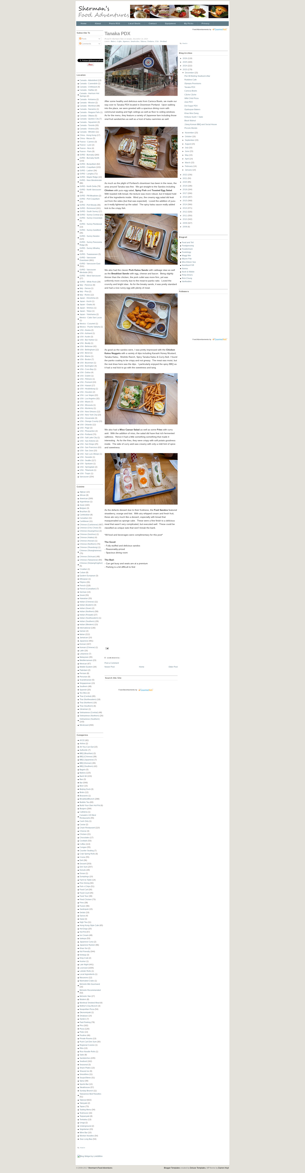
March (188, 163)
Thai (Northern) (86, 703)
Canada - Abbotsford (88, 80)
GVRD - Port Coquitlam (90, 199)
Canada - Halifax (87, 90)
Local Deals (134, 23)
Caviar (82, 824)
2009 (185, 223)
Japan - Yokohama (88, 314)
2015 (185, 201)
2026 (185, 58)
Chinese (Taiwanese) (89, 560)
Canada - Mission (87, 103)
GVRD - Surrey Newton (90, 236)
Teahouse (84, 1113)
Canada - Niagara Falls (90, 112)
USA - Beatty (85, 343)
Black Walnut (190, 120)
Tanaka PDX (117, 33)
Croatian (83, 569)
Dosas (82, 873)
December (189, 73)
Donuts (83, 870)
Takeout (83, 1100)
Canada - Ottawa (87, 116)
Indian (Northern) (87, 611)
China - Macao (86, 138)
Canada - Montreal (88, 106)
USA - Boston (85, 359)
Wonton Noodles (87, 1136)
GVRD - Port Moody (88, 205)
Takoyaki (83, 1103)
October (188, 136)
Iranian (83, 631)
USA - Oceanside (87, 418)
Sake (82, 1055)
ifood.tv (82, 1147)
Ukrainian (84, 709)
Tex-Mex (83, 693)
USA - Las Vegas (87, 395)
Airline (82, 743)
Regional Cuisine (87, 1045)
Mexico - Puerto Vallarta (90, 327)
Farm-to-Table (86, 880)
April (187, 159)
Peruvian (83, 677)
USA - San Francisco (88, 447)
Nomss (185, 268)
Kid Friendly (85, 951)
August (188, 144)
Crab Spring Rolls (87, 854)
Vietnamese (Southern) (90, 719)
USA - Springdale (87, 467)
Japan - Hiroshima (87, 298)
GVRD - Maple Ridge (89, 177)
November (189, 133)
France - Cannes (87, 142)
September (190, 140)
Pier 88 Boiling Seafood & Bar (197, 76)
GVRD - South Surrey (89, 211)
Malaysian (84, 657)
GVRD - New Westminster (91, 180)
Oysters (83, 1019)
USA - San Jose (86, 451)
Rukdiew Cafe (190, 80)
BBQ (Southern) (86, 766)
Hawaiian (84, 598)
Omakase (84, 1016)
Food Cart (84, 890)
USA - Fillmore (86, 379)
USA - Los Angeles (88, 398)
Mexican (83, 664)
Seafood (83, 1061)
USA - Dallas (85, 372)
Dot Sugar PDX (191, 106)
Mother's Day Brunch (89, 1006)
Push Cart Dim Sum (88, 1042)
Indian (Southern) (87, 621)
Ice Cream (84, 935)
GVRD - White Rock (88, 282)
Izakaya (83, 938)
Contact (153, 23)
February (189, 166)
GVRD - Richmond (88, 208)
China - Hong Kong (88, 135)
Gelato (82, 912)
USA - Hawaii (85, 385)
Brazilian (83, 511)
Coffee (82, 844)
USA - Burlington (87, 366)
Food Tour (84, 896)
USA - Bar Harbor (87, 340)
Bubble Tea (84, 802)
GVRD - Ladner (86, 170)
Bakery (83, 773)
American (84, 498)
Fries (82, 903)
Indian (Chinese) (87, 602)
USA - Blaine (85, 356)
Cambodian (85, 515)
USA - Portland (86, 434)
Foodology (186, 252)
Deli (81, 860)
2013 (185, 208)
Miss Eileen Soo (189, 262)
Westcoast (84, 725)
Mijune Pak (187, 259)
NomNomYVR (188, 265)
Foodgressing (188, 246)
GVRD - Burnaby (87, 155)
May (187, 155)
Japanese (84, 641)
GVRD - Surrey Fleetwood (91, 224)
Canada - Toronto (87, 125)
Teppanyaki (85, 1116)
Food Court (84, 893)
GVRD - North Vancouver (90, 190)
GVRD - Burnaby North (89, 158)
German (83, 592)
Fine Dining (85, 883)
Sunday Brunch (86, 1091)
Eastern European (87, 576)
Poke (82, 1032)
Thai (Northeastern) (88, 699)
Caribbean (84, 521)
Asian (82, 505)
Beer (82, 786)
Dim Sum (84, 867)
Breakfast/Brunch (87, 799)
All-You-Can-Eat (87, 747)
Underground (85, 1126)
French (83, 585)
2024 (185, 66)
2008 (185, 227)
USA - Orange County (89, 421)
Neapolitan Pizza (87, 1009)
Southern (84, 686)
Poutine (83, 1035)
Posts (83, 39)
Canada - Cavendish (89, 83)
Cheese (83, 831)
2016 (185, 197)
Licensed (84, 968)
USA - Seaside (86, 457)
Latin (82, 651)
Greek (82, 595)
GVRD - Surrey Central (89, 215)
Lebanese (84, 654)
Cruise (82, 857)
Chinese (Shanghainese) (90, 550)
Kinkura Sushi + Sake (193, 117)
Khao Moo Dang (191, 113)
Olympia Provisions (192, 83)
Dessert (83, 864)
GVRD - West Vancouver (90, 276)
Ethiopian (84, 579)
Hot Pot (83, 932)
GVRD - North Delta (88, 186)
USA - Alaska (85, 330)
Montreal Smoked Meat (90, 1003)
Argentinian (85, 502)
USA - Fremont (86, 382)
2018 (185, 189)
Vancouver (84, 477)
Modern (83, 999)
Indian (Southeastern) (89, 618)
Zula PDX (188, 102)
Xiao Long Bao (86, 1139)
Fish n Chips (85, 886)
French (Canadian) (88, 589)
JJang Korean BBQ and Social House (200, 124)
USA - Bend (85, 353)
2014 (185, 204)
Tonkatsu (83, 1119)
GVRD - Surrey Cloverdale (91, 218)
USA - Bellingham (87, 350)
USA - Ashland (86, 333)
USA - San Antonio (87, 441)
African (83, 495)
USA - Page (85, 428)
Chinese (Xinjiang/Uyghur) (91, 563)
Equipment (170, 23)
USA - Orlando (86, 425)
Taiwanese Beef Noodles (90, 1094)
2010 (185, 219)
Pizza (82, 1029)
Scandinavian (86, 680)
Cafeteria (84, 812)
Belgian (83, 508)
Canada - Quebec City (89, 119)
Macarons (84, 977)
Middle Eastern (86, 667)
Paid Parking (85, 1022)
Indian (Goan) (86, 608)
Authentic (84, 750)
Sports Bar (84, 1084)
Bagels (83, 770)
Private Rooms (86, 1038)
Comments (86, 44)
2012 (185, 212)
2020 (185, 182)
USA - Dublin (85, 376)
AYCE (82, 740)
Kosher (83, 961)
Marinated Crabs (87, 981)
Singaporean (85, 683)
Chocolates (84, 837)
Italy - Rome (85, 295)
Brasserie (84, 796)
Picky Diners (187, 275)
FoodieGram (187, 249)
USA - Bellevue (86, 346)
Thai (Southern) (86, 706)
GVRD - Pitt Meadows (89, 196)
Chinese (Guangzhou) (89, 531)
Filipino (83, 582)
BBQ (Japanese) (87, 760)
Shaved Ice (84, 1071)
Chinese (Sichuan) (88, 556)
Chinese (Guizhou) (88, 534)
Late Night (84, 964)
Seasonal (84, 1065)
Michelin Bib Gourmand (90, 984)
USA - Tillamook (86, 470)
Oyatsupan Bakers (192, 109)
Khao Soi (84, 948)
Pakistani (84, 670)
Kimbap (83, 955)
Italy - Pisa (84, 291)
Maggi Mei (186, 255)
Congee (83, 847)
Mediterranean (86, 660)
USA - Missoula (86, 405)
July (187, 148)
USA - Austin (85, 337)
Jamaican (84, 637)
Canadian (84, 518)
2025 (185, 62)
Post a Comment (112, 663)
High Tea (83, 922)
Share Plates (85, 1068)
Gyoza (82, 916)
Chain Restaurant (87, 828)
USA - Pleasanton (87, 431)
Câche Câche (190, 95)
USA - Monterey (86, 408)
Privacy (206, 23)
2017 (185, 193)
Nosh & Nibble (188, 272)
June (187, 151)
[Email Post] (107, 648)
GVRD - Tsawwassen (89, 254)
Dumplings (84, 876)
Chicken (83, 834)
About (98, 23)
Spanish (83, 690)
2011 (185, 215)
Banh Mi (83, 776)
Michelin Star (85, 996)
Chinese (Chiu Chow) (89, 528)
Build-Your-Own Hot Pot (90, 805)
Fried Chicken (86, 899)
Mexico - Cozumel (87, 324)
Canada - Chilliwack (88, 87)
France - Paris (86, 151)
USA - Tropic (85, 473)
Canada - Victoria (87, 129)
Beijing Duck (85, 789)
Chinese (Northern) (88, 544)
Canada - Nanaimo (88, 109)
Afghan (83, 492)
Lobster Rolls (85, 971)
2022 (185, 175)
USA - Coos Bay (86, 369)
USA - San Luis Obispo (89, 454)
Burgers (83, 809)
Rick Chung (187, 278)
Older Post (173, 667)
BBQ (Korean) (86, 763)
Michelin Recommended (90, 990)
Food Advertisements (127, 690)
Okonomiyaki (85, 1012)
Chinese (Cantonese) (89, 524)
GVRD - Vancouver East (90, 264)
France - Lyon (86, 145)
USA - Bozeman (86, 363)
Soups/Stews (85, 1078)
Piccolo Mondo (190, 128)
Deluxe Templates (198, 1168)
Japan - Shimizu (87, 308)
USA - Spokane (86, 464)
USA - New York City (88, 415)
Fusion (82, 906)
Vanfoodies (187, 281)
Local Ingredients (87, 974)
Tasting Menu (85, 1110)
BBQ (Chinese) (86, 756)
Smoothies (84, 1074)
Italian (82, 634)
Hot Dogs (84, 929)
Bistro (82, 792)
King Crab (84, 958)
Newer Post (110, 667)
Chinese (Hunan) (87, 541)
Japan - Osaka (86, 304)
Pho (81, 1025)
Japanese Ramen (87, 945)
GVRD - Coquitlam (88, 167)
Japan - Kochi (86, 301)
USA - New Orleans (88, 412)
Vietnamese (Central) (89, 712)
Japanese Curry (86, 942)
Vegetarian (84, 1129)
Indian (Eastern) (86, 605)
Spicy (82, 1081)
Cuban (82, 572)
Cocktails (84, 841)
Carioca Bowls (190, 91)
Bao (81, 779)
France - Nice (85, 148)
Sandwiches (85, 1058)
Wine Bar (84, 1132)
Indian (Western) (87, 624)
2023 (185, 69)
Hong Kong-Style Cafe (89, 925)
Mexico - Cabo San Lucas (91, 317)
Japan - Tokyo (86, 311)
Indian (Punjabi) (86, 615)
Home (84, 23)
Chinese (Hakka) (87, 537)
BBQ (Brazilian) (86, 753)
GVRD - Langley (87, 174)
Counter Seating (87, 851)
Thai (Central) (86, 696)
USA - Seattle (85, 460)
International (85, 628)
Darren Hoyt (223, 1168)
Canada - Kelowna (88, 99)
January (188, 170)
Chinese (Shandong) (89, 547)
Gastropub (84, 909)
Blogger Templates (172, 1168)
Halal (82, 919)
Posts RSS (114, 23)
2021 (185, 178)
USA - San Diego (87, 444)
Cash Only (84, 821)
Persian (83, 673)
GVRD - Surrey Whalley (90, 248)
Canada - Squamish (88, 122)
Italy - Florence (86, 285)
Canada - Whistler (87, 132)
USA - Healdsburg (87, 389)
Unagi (82, 1123)
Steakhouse (85, 1087)
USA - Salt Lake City (88, 437)
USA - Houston (86, 392)
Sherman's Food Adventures (100, 1168)
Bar (81, 783)
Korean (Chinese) (87, 647)
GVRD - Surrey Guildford (90, 230)
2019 (185, 186)
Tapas (82, 1106)
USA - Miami (85, 402)
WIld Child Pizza (191, 98)
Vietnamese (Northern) (89, 716)
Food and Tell (188, 242)
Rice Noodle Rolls (87, 1051)
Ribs (82, 1048)
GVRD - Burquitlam (88, 164)
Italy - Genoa (85, 288)
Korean (83, 644)
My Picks (188, 23)
